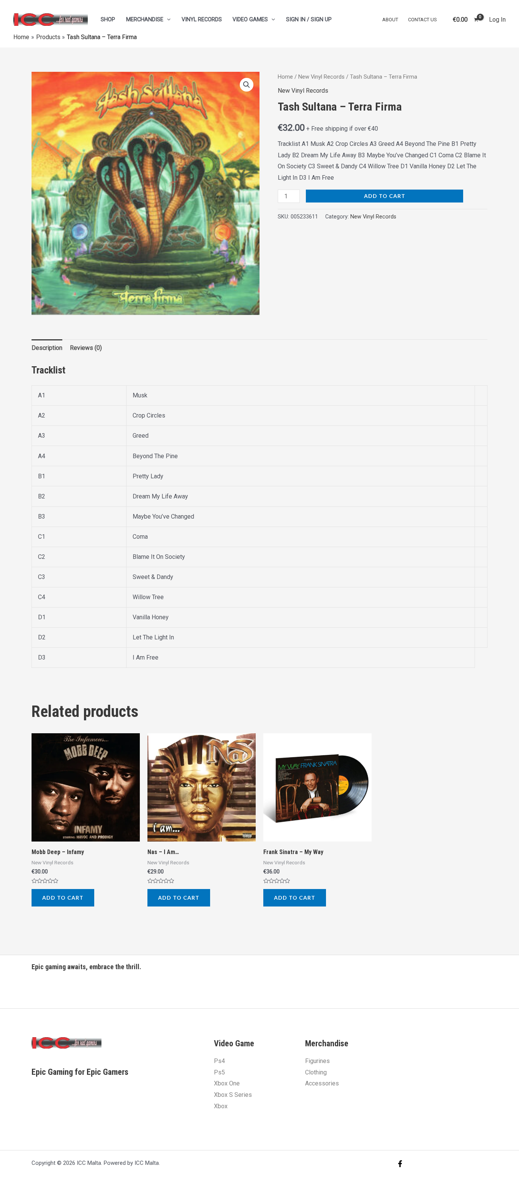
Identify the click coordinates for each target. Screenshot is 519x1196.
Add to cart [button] (63, 897)
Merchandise (144, 19)
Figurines (317, 1061)
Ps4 (219, 1061)
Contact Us (422, 19)
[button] (246, 85)
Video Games (250, 19)
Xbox (221, 1106)
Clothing (316, 1072)
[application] (167, 19)
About (390, 19)
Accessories (322, 1083)
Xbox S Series (233, 1094)
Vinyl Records (202, 19)
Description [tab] (47, 347)
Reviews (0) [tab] (86, 347)
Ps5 (219, 1072)
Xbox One (227, 1083)
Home (285, 76)
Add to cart (384, 196)
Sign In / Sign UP (309, 19)
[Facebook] (400, 1163)
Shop (108, 19)
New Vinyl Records (321, 76)
